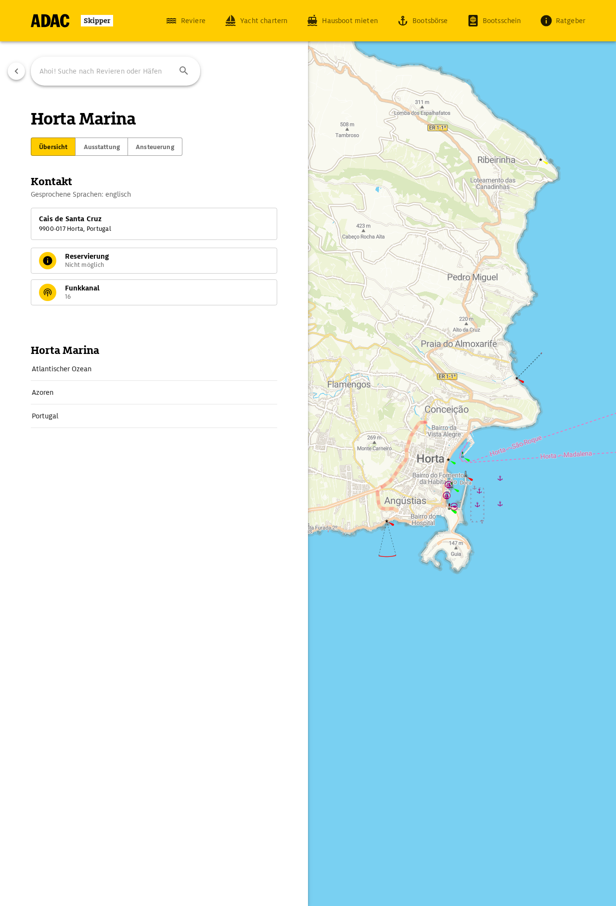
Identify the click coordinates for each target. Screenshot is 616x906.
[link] (154, 368)
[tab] (53, 147)
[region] (308, 453)
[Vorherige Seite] (16, 71)
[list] (154, 392)
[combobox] (115, 71)
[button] (183, 71)
